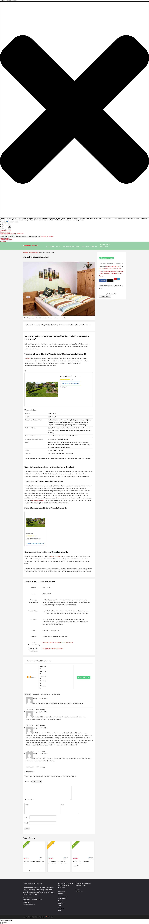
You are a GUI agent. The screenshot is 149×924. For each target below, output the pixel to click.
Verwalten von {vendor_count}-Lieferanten (11, 233)
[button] (74, 109)
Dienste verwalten (5, 232)
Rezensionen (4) (60, 318)
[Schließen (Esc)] (6, 922)
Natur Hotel (114, 273)
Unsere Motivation (28, 898)
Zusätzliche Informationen (44, 318)
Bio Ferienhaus (113, 269)
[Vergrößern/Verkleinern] (0, 922)
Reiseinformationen (71, 246)
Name (26, 817)
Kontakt (25, 901)
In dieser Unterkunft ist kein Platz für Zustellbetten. (58, 642)
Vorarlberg (61, 908)
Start (24, 252)
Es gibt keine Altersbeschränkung (53, 648)
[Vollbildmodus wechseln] (2, 922)
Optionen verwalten (5, 230)
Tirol (59, 905)
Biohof (28, 358)
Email (26, 823)
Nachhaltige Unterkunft (33, 252)
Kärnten (60, 893)
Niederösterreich (62, 896)
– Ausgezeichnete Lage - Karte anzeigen (111, 263)
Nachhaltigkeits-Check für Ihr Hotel (32, 899)
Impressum (3, 241)
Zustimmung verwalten (6, 920)
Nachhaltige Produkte (105, 245)
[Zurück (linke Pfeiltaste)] (0, 923)
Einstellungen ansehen (20, 236)
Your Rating (28, 781)
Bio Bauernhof (103, 269)
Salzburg (60, 900)
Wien (59, 910)
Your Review (28, 799)
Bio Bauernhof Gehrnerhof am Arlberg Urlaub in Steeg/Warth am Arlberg (58, 863)
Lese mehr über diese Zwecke (8, 235)
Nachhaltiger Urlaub (109, 271)
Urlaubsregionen (53, 246)
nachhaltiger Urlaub (37, 500)
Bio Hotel (77, 889)
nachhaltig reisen (55, 556)
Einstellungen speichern (34, 236)
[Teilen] (4, 922)
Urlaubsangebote (89, 246)
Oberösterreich (62, 898)
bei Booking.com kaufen (69, 383)
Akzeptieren (4, 236)
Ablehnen (10, 236)
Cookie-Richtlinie (4, 238)
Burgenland (61, 891)
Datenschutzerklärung (6, 239)
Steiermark (61, 903)
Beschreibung (28, 318)
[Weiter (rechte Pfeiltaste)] (2, 923)
